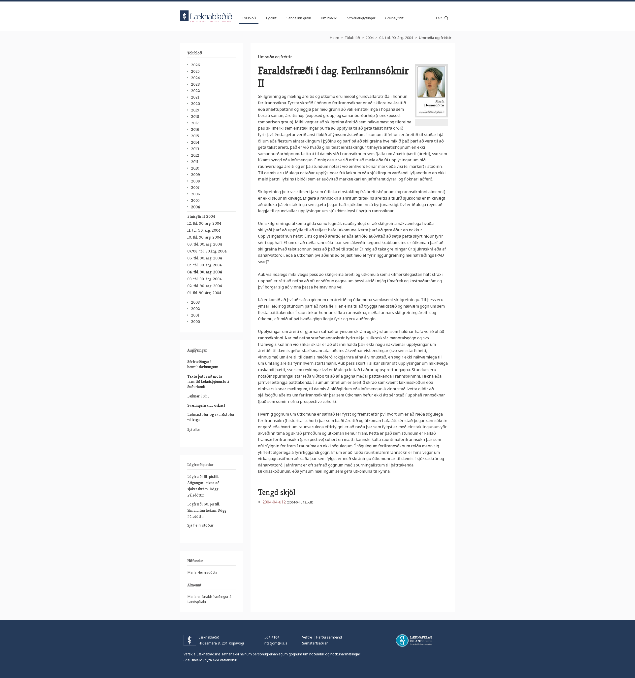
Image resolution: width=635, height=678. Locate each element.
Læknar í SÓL (198, 396)
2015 (195, 136)
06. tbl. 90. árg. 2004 (204, 258)
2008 (195, 181)
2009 (195, 174)
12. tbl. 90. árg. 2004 (204, 223)
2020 (195, 103)
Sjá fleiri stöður (200, 525)
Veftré (307, 637)
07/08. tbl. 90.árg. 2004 (207, 251)
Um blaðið (329, 18)
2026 (195, 65)
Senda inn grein (298, 18)
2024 (195, 77)
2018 (195, 116)
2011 (194, 161)
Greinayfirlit (394, 18)
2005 (195, 200)
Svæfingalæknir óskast (206, 405)
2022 (195, 90)
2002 (195, 308)
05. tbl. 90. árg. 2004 (204, 265)
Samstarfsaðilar (315, 643)
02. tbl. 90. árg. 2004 (204, 285)
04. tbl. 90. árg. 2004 (396, 37)
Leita (446, 18)
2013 (195, 148)
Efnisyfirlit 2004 (201, 216)
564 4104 (271, 637)
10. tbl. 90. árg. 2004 (204, 237)
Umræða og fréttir (435, 37)
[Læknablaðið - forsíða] (206, 11)
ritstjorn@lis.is (275, 643)
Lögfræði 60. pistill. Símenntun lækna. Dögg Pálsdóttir (206, 510)
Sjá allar (194, 429)
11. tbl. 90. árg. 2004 (204, 230)
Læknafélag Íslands (414, 640)
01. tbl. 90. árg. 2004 (204, 292)
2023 (195, 84)
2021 (195, 97)
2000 (195, 321)
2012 (195, 155)
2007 (195, 187)
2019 (195, 110)
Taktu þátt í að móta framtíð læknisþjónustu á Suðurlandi (208, 382)
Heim (334, 37)
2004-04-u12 (274, 502)
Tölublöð (352, 37)
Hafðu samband (329, 637)
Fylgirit (271, 18)
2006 (195, 194)
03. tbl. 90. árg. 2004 (204, 279)
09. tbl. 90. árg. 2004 (204, 244)
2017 (195, 123)
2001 (195, 315)
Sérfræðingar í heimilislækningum (202, 364)
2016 (195, 129)
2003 (195, 302)
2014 (195, 142)
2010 (195, 168)
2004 (370, 37)
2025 (195, 71)
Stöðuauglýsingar (361, 18)
